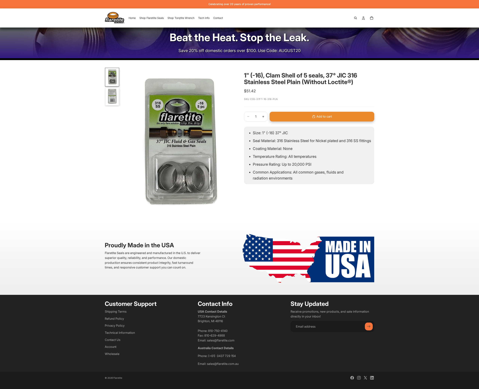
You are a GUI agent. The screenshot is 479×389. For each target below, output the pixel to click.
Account (110, 347)
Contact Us (112, 340)
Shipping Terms (115, 311)
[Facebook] (352, 378)
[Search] (355, 18)
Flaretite (117, 377)
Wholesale (112, 354)
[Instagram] (359, 378)
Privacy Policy (115, 326)
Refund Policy (114, 318)
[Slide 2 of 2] (112, 97)
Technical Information (120, 333)
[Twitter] (365, 378)
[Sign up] (369, 327)
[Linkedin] (372, 378)
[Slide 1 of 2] (112, 77)
